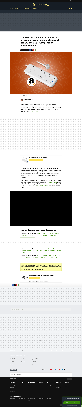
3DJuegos (21, 384)
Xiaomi (53, 29)
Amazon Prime (53, 182)
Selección (41, 4)
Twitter (32, 50)
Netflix (68, 29)
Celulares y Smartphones (23, 362)
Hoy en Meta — (34, 277)
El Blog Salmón (67, 384)
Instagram (69, 8)
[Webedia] (69, 1)
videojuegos (23, 366)
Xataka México (12, 398)
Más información (49, 405)
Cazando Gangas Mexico (35, 359)
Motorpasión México (49, 399)
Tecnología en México (25, 364)
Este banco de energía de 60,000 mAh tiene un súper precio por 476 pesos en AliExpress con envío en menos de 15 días (40, 257)
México (11, 366)
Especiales (12, 361)
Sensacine (30, 384)
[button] (28, 99)
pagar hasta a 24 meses (43, 185)
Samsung (48, 29)
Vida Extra (21, 385)
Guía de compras (18, 8)
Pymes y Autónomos (67, 386)
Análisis (22, 358)
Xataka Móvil (12, 385)
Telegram (71, 8)
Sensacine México (31, 398)
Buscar (70, 375)
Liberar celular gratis (66, 350)
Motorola (34, 29)
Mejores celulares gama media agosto (24, 350)
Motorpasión (49, 384)
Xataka (11, 384)
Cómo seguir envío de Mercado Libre (39, 350)
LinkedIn (62, 369)
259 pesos (35, 111)
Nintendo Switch (42, 29)
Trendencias (58, 384)
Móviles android (34, 364)
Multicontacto (45, 285)
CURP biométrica (58, 350)
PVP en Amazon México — (36, 160)
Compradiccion (58, 387)
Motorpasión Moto (50, 385)
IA (37, 29)
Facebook (30, 50)
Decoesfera (58, 385)
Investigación (12, 358)
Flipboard (33, 50)
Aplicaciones (34, 361)
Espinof (29, 385)
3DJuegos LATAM (22, 398)
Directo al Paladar (41, 384)
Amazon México (36, 8)
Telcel (33, 366)
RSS (58, 369)
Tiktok (67, 8)
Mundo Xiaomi (12, 391)
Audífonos (57, 29)
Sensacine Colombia (30, 400)
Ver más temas (13, 369)
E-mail (35, 50)
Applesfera (12, 387)
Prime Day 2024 (13, 364)
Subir (69, 379)
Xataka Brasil (12, 399)
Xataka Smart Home (12, 389)
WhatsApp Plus (50, 350)
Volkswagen (63, 29)
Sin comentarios (25, 50)
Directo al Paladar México (41, 399)
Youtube (51, 369)
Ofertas (11, 8)
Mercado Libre (27, 8)
